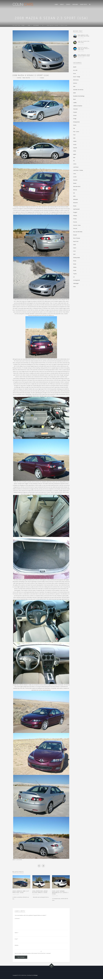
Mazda (24, 77)
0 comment (42, 77)
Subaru (74, 267)
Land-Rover (75, 167)
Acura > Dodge (76, 76)
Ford (74, 134)
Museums (75, 4)
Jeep (74, 157)
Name (16, 932)
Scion (74, 251)
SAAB (74, 244)
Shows (74, 260)
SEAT (74, 254)
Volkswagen (76, 283)
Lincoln (74, 176)
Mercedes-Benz (76, 186)
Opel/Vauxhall (76, 209)
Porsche (75, 222)
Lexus (74, 173)
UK (74, 277)
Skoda (74, 264)
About (62, 4)
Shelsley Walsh (76, 257)
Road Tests (83, 4)
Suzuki (74, 270)
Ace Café (75, 70)
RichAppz (35, 975)
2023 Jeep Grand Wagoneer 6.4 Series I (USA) (60, 892)
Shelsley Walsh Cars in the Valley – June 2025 (84, 48)
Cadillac (75, 102)
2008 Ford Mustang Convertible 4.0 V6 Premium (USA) (39, 866)
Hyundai (75, 147)
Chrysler (75, 112)
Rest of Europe (76, 238)
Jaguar (74, 154)
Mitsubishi (75, 199)
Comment (17, 918)
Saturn (74, 248)
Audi (74, 86)
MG (74, 193)
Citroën (75, 115)
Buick (74, 99)
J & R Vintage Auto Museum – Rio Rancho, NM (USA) (43, 866)
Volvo (74, 286)
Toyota (75, 273)
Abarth (74, 67)
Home (56, 4)
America (75, 83)
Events (68, 4)
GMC (74, 138)
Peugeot (75, 212)
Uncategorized (76, 280)
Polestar (75, 215)
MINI (74, 196)
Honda (74, 144)
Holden (74, 141)
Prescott (75, 228)
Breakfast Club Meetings (78, 96)
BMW (74, 92)
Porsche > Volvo (77, 225)
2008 (29, 25)
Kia (74, 160)
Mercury (75, 189)
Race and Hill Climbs (77, 231)
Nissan (74, 206)
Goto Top (51, 965)
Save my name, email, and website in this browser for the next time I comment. (33, 953)
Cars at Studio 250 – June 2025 (84, 42)
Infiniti (74, 151)
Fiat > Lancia (76, 131)
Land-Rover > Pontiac (78, 170)
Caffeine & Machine (77, 105)
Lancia (74, 164)
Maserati (75, 180)
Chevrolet (75, 109)
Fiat (74, 128)
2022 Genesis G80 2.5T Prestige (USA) (21, 891)
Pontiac (75, 218)
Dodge (74, 118)
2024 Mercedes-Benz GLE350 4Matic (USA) (40, 891)
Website (16, 945)
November (36, 25)
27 (43, 25)
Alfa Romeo (76, 80)
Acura (74, 73)
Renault (75, 235)
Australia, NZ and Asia (78, 89)
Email (16, 939)
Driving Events (76, 122)
